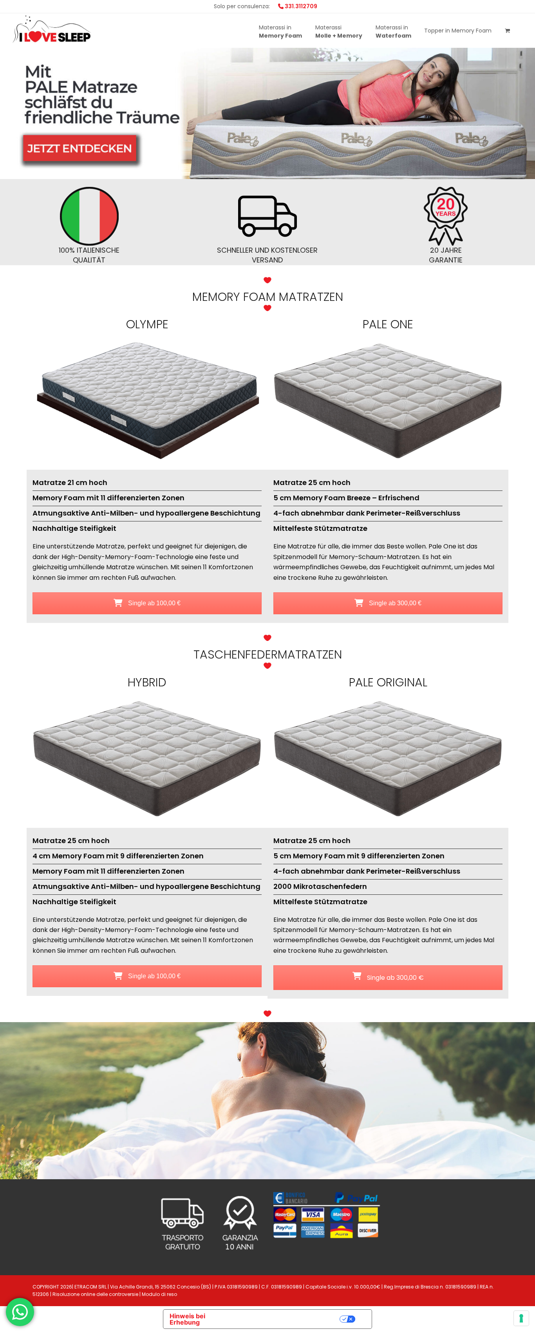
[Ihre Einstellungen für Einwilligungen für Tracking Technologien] (521, 1318)
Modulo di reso (159, 1294)
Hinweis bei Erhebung (187, 1319)
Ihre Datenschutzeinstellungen (287, 1319)
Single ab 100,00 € (154, 603)
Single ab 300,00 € (394, 603)
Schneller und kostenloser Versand (267, 255)
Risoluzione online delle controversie (95, 1294)
